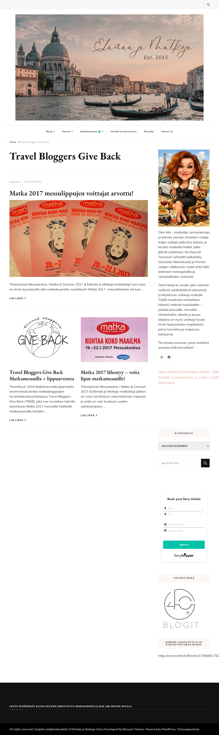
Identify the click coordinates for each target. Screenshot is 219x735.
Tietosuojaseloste (188, 729)
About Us (167, 131)
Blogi (49, 131)
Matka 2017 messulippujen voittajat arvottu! (71, 193)
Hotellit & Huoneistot (124, 131)
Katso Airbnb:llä (169, 372)
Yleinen (66, 131)
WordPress (169, 729)
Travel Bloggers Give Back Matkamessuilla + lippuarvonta (41, 375)
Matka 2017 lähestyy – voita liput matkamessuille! (110, 375)
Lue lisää (16, 298)
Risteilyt (149, 131)
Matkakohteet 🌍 (90, 131)
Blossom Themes (133, 729)
